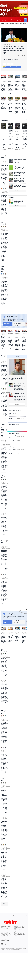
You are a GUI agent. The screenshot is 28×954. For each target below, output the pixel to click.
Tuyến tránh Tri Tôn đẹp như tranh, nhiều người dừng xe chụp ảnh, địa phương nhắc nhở (6, 375)
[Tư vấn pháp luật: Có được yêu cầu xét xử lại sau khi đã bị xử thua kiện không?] (10, 331)
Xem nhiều (11, 157)
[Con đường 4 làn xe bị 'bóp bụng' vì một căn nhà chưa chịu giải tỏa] (11, 180)
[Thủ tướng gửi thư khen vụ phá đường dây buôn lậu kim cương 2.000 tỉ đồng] (17, 98)
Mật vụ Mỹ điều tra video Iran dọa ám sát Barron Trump (6, 524)
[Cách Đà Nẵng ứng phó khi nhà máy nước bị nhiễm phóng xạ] (10, 98)
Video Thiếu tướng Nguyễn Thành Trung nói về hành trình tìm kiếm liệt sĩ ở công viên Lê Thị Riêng (6, 694)
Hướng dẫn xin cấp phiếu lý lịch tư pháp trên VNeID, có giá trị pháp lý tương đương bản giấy (6, 456)
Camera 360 (3, 124)
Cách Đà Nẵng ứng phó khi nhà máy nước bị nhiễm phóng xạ (10, 107)
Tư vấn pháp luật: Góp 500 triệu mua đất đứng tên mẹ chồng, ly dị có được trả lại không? (24, 343)
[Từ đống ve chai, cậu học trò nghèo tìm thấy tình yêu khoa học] (5, 653)
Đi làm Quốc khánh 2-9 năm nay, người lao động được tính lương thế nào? (2, 731)
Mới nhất (2, 23)
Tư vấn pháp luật (10, 334)
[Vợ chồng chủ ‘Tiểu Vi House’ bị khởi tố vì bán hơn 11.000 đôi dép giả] (3, 188)
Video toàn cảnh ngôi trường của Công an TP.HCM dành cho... (19, 201)
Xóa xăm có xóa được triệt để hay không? (17, 637)
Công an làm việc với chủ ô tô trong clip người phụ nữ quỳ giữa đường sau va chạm (6, 561)
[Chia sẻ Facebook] (20, 55)
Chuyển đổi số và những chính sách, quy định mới (3, 431)
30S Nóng (10, 78)
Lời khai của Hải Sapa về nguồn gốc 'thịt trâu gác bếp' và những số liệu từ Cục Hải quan (17, 378)
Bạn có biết (25, 23)
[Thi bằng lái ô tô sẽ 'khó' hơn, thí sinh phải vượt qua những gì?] (3, 747)
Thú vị (13, 23)
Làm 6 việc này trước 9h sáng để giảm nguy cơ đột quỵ (2, 762)
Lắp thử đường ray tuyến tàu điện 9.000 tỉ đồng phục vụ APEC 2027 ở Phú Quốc (4, 175)
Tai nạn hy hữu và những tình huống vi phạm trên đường (3, 127)
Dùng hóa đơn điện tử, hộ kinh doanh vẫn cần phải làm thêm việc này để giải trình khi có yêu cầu (3, 342)
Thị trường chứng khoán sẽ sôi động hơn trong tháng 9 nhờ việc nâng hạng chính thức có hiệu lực (6, 733)
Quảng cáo (21, 20)
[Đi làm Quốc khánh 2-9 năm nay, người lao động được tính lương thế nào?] (1, 715)
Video (16, 915)
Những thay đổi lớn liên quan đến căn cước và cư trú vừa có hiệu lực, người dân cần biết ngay (4, 457)
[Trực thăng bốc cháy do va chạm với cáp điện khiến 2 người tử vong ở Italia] (17, 76)
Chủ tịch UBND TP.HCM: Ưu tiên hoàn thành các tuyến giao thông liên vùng (6, 172)
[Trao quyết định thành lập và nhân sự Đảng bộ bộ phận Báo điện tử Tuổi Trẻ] (3, 76)
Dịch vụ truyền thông (18, 933)
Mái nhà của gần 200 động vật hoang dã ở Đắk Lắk (4, 665)
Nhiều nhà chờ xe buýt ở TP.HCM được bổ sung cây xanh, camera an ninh (2, 665)
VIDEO (4, 20)
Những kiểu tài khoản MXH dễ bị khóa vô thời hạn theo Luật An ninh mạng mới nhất (4, 732)
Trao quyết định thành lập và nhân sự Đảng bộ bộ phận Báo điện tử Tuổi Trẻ (3, 86)
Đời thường (20, 23)
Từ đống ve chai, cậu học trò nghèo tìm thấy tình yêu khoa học (6, 667)
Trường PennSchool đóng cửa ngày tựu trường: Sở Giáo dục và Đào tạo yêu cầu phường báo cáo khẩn (19, 386)
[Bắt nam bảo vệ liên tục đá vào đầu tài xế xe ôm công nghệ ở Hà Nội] (5, 188)
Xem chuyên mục (7, 324)
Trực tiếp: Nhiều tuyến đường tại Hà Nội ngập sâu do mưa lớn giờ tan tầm (24, 87)
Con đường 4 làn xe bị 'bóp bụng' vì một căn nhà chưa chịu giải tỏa (19, 180)
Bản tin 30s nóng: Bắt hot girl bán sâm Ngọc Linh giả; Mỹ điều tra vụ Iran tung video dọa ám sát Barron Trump (2, 246)
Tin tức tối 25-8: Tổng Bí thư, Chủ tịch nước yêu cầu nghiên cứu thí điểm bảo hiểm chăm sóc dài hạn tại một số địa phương (19, 397)
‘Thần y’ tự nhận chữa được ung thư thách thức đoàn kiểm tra (3, 107)
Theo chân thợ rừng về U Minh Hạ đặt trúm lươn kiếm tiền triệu (4, 373)
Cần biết (17, 20)
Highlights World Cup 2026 (10, 126)
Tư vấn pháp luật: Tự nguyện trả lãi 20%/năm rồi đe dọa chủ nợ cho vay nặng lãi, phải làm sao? (17, 343)
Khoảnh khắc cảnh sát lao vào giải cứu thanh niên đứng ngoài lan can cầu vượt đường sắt (6, 590)
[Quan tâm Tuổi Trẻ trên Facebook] (5, 944)
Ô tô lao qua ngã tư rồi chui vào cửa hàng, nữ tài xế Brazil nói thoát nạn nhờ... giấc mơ (4, 591)
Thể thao (10, 123)
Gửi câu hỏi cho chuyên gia (17, 324)
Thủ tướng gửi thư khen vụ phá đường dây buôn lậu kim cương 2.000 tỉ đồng (17, 108)
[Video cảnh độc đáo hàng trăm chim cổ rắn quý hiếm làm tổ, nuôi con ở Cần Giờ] (3, 388)
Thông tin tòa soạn (4, 938)
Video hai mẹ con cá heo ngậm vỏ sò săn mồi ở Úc (2, 400)
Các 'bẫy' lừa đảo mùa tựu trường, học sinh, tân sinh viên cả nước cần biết (6, 763)
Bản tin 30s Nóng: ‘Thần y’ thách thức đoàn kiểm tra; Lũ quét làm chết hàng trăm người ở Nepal (10, 87)
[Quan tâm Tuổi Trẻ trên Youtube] (2, 944)
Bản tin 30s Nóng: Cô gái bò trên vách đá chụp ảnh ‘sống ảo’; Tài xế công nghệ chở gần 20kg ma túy (4, 246)
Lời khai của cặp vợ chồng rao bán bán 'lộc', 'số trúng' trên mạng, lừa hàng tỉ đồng (2, 205)
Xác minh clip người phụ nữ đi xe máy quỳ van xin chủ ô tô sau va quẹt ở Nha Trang (2, 592)
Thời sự (19, 915)
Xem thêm (4, 904)
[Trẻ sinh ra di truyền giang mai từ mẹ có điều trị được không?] (24, 628)
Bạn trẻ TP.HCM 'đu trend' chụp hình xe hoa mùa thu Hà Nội (2, 371)
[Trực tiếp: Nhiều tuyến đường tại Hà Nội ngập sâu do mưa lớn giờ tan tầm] (24, 76)
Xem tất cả (3, 149)
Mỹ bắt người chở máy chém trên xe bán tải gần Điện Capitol (2, 523)
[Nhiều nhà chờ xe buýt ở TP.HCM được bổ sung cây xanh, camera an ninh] (1, 653)
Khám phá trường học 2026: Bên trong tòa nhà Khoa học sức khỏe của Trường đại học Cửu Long (4, 293)
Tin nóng (6, 23)
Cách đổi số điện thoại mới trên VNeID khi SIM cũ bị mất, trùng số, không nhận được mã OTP (2, 456)
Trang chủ (3, 915)
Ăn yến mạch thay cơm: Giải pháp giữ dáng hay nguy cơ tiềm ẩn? (10, 637)
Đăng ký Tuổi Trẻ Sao (25, 20)
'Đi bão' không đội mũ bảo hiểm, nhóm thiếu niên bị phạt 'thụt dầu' (24, 108)
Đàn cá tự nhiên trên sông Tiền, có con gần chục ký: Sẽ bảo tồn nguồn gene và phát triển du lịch (6, 406)
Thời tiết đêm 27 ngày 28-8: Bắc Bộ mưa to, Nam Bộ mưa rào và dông (2, 889)
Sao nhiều (11, 197)
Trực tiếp (10, 23)
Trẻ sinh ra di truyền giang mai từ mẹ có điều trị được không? (24, 638)
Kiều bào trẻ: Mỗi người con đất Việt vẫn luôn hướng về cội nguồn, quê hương (2, 693)
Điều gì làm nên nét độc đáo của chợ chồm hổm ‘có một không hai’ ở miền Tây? (4, 694)
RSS (16, 935)
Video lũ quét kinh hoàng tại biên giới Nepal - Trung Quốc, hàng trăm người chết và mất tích (6, 497)
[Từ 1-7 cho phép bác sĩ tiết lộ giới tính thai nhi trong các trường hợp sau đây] (3, 628)
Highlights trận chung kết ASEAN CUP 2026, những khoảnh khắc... (19, 167)
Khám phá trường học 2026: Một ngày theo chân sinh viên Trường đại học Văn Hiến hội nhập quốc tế (2, 294)
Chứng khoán (16, 127)
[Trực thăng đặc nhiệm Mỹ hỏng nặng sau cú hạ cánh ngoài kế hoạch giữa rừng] (1, 479)
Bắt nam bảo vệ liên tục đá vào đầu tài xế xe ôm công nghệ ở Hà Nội (6, 204)
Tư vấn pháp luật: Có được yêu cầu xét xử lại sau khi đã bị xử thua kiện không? (10, 343)
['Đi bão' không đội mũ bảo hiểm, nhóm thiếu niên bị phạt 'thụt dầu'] (24, 98)
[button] (23, 120)
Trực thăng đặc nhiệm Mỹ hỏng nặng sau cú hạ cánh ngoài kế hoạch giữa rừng (2, 494)
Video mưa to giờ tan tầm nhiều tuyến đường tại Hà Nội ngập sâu (2, 172)
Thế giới (16, 23)
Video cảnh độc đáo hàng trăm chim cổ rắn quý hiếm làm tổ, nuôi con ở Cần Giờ (4, 404)
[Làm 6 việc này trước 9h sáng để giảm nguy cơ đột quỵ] (1, 747)
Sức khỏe (10, 630)
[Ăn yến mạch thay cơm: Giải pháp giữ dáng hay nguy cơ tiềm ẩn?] (10, 628)
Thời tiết (2, 875)
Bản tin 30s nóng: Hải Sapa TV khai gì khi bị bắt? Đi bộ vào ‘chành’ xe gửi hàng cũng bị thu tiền (6, 242)
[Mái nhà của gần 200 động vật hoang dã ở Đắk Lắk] (3, 653)
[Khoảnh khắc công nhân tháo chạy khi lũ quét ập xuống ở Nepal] (11, 174)
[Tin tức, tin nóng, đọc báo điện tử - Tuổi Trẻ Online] (1, 20)
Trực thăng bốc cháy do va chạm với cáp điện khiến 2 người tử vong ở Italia (17, 87)
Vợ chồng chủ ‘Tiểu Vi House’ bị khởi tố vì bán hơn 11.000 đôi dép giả (4, 202)
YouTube (13, 19)
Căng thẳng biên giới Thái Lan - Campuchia (24, 126)
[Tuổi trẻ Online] (10, 922)
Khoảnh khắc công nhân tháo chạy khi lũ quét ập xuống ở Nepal (19, 174)
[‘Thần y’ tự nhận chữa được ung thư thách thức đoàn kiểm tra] (3, 98)
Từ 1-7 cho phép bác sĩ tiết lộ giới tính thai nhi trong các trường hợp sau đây (3, 638)
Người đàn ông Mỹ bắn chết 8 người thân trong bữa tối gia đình (4, 526)
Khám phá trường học (2, 276)
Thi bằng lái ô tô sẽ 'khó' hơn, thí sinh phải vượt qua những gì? (4, 762)
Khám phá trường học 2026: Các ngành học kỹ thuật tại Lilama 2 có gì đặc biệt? (6, 290)
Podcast (9, 19)
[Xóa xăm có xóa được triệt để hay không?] (17, 628)
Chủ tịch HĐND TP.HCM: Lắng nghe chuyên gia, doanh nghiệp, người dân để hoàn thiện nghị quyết (13, 50)
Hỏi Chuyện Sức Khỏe (17, 631)
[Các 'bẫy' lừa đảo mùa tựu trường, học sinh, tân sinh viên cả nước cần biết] (5, 747)
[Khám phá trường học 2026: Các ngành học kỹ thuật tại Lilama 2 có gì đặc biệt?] (5, 273)
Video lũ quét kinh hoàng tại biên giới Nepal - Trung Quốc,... (20, 161)
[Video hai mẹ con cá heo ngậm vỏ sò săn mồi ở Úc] (1, 388)
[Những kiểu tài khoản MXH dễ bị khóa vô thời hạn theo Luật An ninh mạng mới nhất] (3, 715)
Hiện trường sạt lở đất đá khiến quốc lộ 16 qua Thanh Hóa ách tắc (2, 557)
